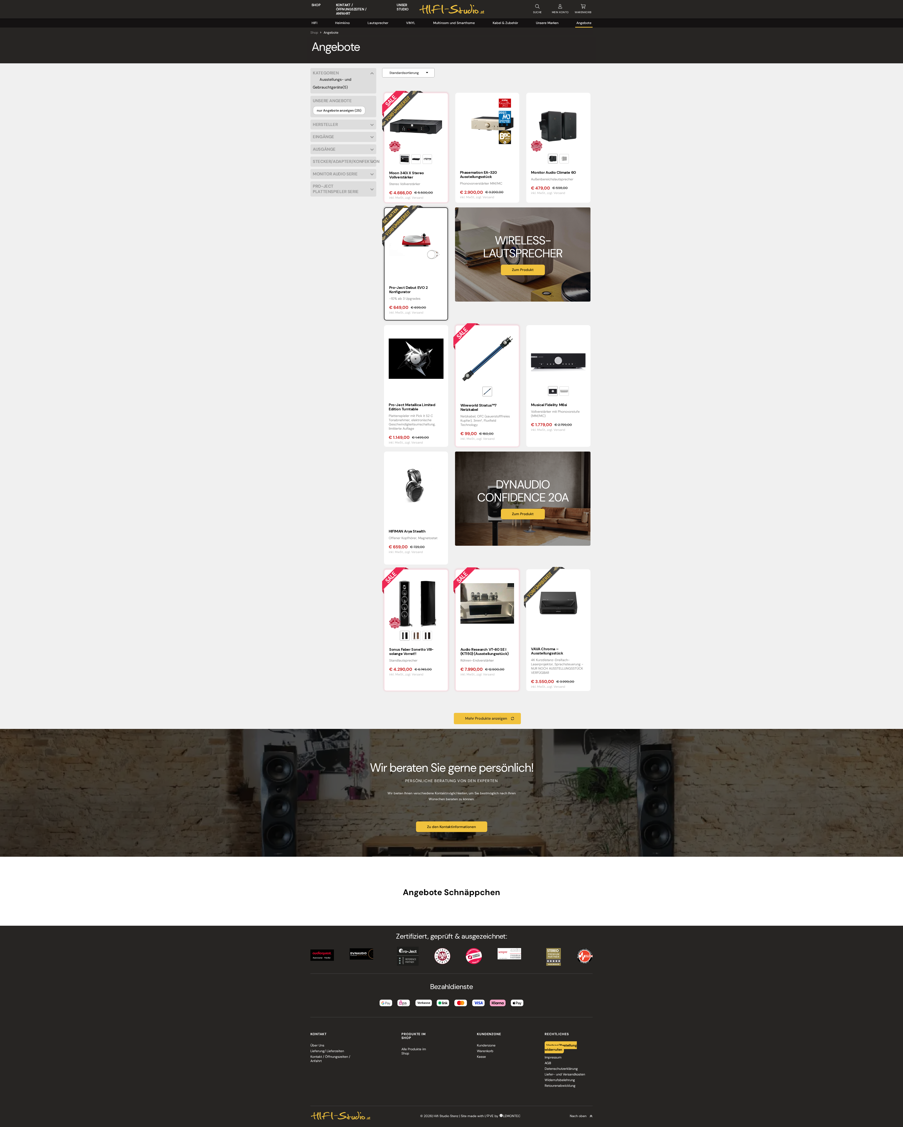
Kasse (481, 1056)
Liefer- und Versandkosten (565, 1074)
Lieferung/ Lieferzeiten (327, 1051)
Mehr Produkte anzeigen (486, 718)
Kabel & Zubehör (505, 23)
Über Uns (317, 1045)
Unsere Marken (547, 23)
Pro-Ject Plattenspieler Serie (336, 189)
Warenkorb (485, 1051)
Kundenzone (486, 1045)
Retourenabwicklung (560, 1085)
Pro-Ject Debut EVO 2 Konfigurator (408, 289)
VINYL (410, 23)
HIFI (314, 23)
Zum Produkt (523, 269)
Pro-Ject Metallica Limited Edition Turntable (412, 407)
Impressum (553, 1057)
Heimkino (342, 23)
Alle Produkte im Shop (413, 1051)
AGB (548, 1063)
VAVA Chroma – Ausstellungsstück (547, 651)
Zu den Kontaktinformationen (451, 826)
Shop (316, 5)
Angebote (583, 23)
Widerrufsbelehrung (560, 1080)
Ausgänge (324, 149)
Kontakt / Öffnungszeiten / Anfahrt (351, 9)
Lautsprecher (378, 23)
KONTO (560, 12)
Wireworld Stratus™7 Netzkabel (478, 407)
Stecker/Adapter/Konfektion (343, 161)
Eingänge (323, 137)
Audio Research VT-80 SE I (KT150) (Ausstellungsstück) (484, 651)
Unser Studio (402, 7)
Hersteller (325, 124)
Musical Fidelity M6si (549, 404)
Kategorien (326, 73)
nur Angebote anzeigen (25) (339, 110)
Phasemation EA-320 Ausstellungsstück (478, 174)
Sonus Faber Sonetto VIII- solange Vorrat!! (411, 651)
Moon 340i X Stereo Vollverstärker (406, 175)
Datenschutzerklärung (561, 1068)
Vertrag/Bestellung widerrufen (561, 1047)
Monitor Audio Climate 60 (553, 172)
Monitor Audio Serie (335, 174)
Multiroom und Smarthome (454, 23)
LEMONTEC (511, 1116)
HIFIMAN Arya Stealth (407, 531)
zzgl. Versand (414, 198)
